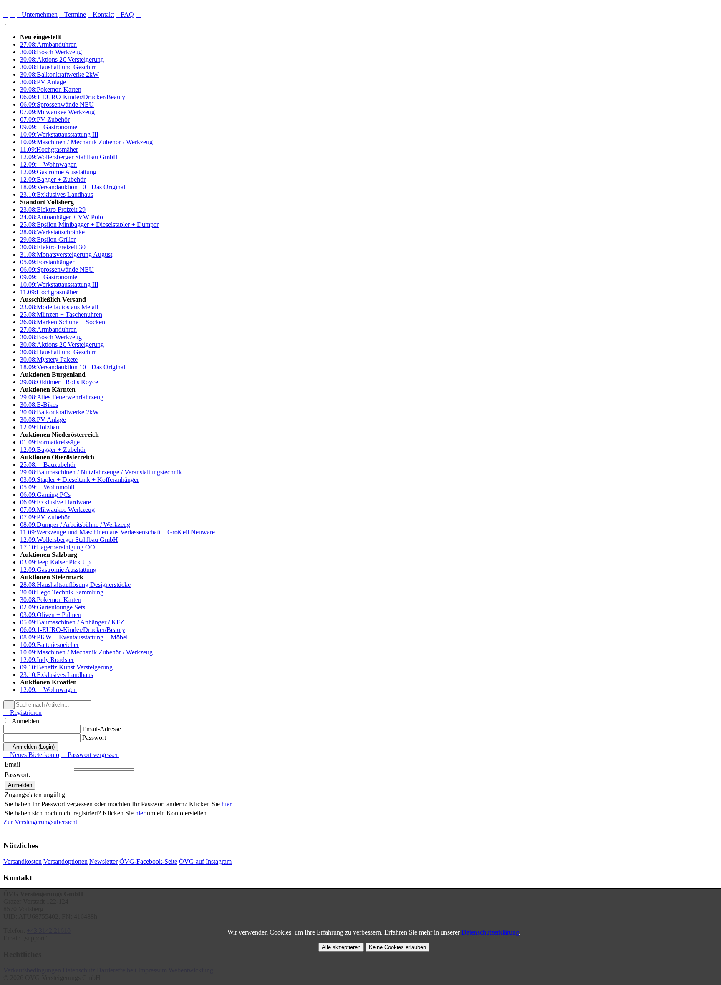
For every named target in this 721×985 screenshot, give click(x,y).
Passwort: (17, 774)
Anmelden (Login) (31, 747)
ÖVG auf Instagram (205, 861)
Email (12, 764)
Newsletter (103, 861)
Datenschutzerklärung (490, 932)
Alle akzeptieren (341, 947)
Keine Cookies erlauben (397, 947)
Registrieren (22, 712)
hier (226, 803)
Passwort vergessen (90, 754)
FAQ (125, 14)
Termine (72, 14)
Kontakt (101, 14)
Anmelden (25, 720)
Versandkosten (22, 861)
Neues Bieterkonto (31, 754)
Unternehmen (37, 14)
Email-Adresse (101, 728)
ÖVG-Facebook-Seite (148, 861)
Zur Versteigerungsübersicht (40, 821)
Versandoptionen (65, 861)
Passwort (94, 737)
